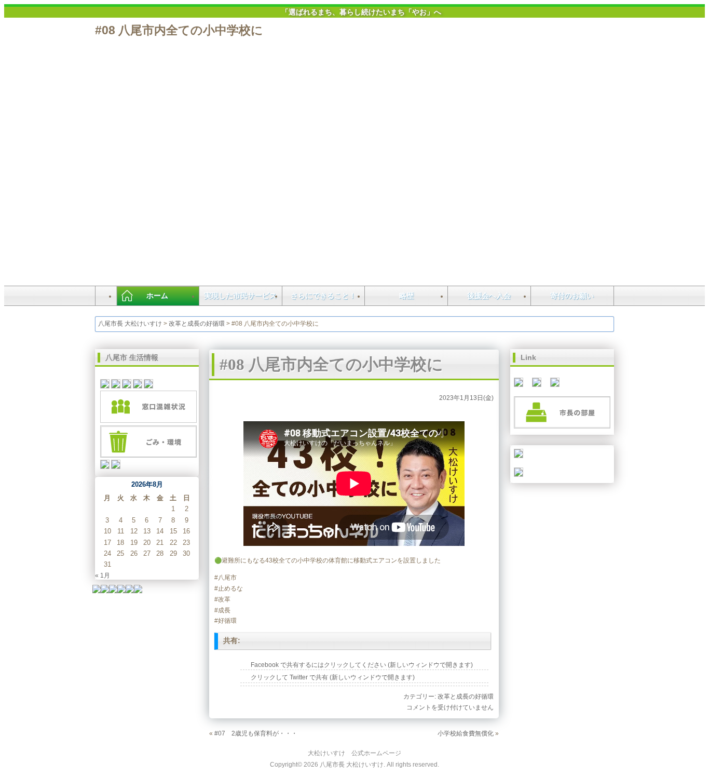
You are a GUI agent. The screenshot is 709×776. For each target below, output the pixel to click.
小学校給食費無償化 (466, 733)
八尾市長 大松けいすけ (130, 323)
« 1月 (102, 575)
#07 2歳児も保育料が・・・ (255, 733)
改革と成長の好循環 (197, 323)
